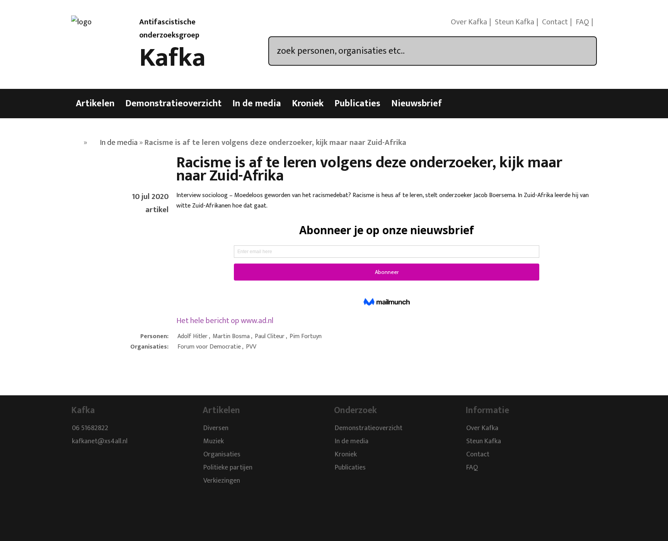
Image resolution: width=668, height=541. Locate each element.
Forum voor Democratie (209, 347)
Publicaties (357, 103)
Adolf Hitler (192, 336)
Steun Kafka (514, 22)
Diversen (215, 428)
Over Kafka (469, 22)
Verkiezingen (221, 481)
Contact (555, 22)
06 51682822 (90, 428)
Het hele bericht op (224, 320)
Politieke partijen (227, 467)
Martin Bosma (231, 336)
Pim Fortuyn (306, 336)
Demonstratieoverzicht (173, 103)
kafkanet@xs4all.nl (100, 441)
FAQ (582, 22)
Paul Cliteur (270, 336)
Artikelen (95, 103)
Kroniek (308, 103)
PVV (251, 347)
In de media (256, 103)
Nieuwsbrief (416, 103)
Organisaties (221, 454)
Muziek (213, 441)
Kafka (172, 58)
